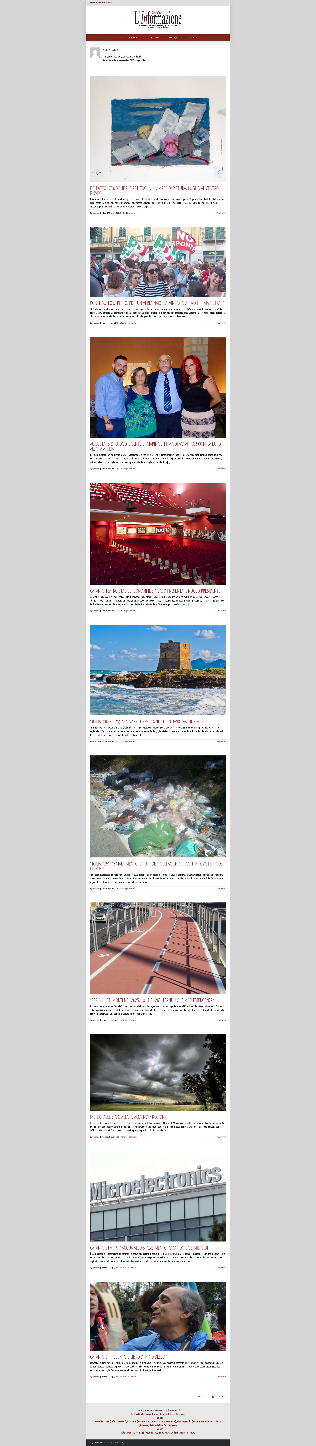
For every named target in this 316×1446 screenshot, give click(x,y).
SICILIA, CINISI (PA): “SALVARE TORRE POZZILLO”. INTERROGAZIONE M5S (147, 721)
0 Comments (131, 213)
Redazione (96, 213)
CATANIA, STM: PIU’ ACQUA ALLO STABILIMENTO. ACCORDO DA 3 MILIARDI (149, 1247)
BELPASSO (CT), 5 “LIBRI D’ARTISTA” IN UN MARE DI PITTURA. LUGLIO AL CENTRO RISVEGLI (154, 190)
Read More (221, 213)
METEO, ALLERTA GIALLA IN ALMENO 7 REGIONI (128, 1116)
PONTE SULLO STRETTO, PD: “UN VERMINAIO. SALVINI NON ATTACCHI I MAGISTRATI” (157, 302)
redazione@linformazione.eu (102, 3)
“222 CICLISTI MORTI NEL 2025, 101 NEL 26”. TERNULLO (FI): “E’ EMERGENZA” (152, 1000)
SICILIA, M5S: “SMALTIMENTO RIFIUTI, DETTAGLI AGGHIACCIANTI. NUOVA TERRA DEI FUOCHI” (157, 866)
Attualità (122, 213)
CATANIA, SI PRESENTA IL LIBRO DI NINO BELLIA (127, 1356)
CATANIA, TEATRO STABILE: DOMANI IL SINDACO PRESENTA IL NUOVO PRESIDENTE (155, 590)
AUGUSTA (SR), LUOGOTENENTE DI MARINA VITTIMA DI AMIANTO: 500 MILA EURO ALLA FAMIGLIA (155, 446)
